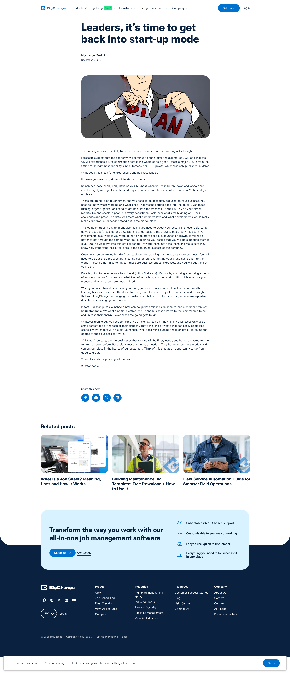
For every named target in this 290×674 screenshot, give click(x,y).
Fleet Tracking (104, 603)
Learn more (130, 663)
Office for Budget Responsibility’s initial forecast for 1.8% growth (122, 166)
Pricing (143, 8)
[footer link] (58, 588)
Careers (219, 598)
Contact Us (182, 608)
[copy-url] (85, 398)
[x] (107, 398)
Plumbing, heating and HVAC (149, 594)
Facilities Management (149, 612)
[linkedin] (117, 398)
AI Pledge (220, 608)
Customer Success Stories (191, 592)
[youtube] (73, 600)
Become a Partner (225, 614)
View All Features (106, 608)
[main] (55, 8)
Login (63, 613)
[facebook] (96, 398)
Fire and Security (145, 607)
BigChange (102, 296)
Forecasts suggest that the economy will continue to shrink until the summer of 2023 (135, 157)
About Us (220, 592)
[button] (79, 8)
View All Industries (146, 618)
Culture (219, 603)
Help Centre (182, 603)
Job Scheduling (105, 598)
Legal (125, 636)
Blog (177, 598)
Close (271, 663)
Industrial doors (145, 602)
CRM (98, 592)
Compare (101, 614)
